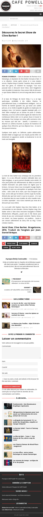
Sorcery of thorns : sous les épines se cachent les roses (25, 314)
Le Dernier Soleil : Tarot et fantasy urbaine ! (25, 429)
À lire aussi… (21, 398)
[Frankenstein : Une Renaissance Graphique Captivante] (8, 406)
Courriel (4, 367)
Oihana (27, 327)
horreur (34, 243)
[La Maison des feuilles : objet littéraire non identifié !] (6, 326)
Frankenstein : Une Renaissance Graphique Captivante (24, 405)
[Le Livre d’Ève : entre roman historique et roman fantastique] (8, 455)
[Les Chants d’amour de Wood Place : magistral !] (8, 447)
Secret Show (16, 247)
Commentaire (6, 346)
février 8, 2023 (16, 317)
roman (6, 247)
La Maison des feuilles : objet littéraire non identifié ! (26, 324)
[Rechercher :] (21, 19)
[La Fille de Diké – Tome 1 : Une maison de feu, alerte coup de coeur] (8, 438)
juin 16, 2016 (7, 41)
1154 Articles (33, 259)
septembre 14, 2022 (18, 309)
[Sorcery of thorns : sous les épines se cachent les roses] (6, 315)
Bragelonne (11, 243)
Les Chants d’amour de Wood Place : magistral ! (25, 445)
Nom (3, 361)
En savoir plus (20, 479)
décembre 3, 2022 (17, 327)
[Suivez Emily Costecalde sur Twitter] (21, 272)
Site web (5, 373)
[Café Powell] (21, 11)
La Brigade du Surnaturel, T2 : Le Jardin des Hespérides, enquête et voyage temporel (25, 422)
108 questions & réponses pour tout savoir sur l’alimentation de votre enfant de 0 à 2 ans (26, 414)
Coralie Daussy (30, 309)
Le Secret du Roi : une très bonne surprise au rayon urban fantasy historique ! (23, 305)
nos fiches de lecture (24, 495)
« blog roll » (15, 499)
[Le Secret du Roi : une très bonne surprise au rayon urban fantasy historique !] (6, 305)
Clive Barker (23, 243)
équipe (15, 487)
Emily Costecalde (19, 41)
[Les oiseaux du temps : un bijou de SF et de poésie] (8, 463)
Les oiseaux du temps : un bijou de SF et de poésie (25, 461)
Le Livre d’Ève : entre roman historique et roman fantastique (25, 453)
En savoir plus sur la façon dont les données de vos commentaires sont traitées (19, 391)
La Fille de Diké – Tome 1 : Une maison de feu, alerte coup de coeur (24, 438)
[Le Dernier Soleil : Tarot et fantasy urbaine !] (8, 430)
